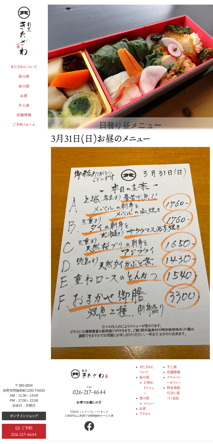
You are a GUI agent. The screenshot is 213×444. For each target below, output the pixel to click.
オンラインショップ (24, 416)
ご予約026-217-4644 (24, 431)
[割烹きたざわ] (24, 31)
